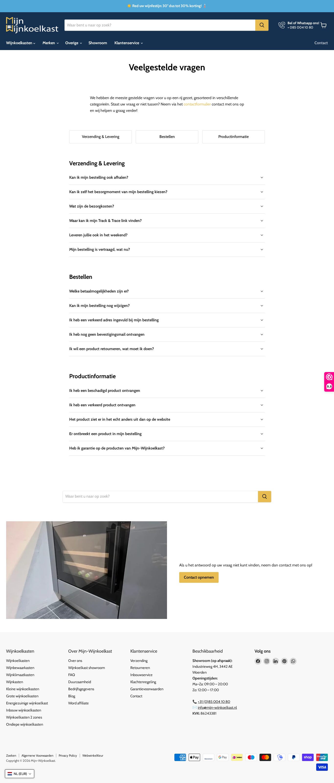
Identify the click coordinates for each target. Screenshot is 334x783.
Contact (321, 43)
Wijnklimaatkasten (20, 675)
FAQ (71, 675)
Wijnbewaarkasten (20, 668)
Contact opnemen (199, 577)
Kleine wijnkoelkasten (22, 689)
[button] (19, 774)
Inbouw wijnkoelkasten (23, 710)
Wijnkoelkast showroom (86, 668)
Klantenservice (127, 43)
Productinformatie (233, 136)
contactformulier (197, 104)
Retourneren (140, 668)
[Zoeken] (261, 25)
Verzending (138, 660)
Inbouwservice (141, 675)
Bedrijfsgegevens (81, 689)
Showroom (98, 43)
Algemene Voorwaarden (37, 755)
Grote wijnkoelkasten (22, 696)
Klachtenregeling (143, 682)
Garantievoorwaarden (146, 689)
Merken (49, 43)
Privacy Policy (68, 755)
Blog (71, 696)
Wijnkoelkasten (19, 43)
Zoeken (11, 755)
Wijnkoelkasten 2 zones (24, 717)
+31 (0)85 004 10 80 (214, 701)
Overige (72, 43)
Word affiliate (78, 703)
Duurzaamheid (79, 682)
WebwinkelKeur (92, 755)
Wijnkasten (14, 682)
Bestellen (167, 136)
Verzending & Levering (100, 136)
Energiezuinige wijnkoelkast (27, 703)
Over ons (75, 660)
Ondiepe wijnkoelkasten (24, 724)
